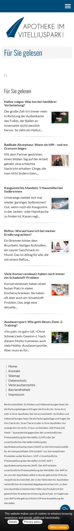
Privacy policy (32, 521)
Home (12, 366)
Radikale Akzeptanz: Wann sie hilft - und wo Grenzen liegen (36, 146)
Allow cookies (58, 527)
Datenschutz (17, 380)
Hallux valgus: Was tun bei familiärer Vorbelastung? (30, 103)
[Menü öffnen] (68, 6)
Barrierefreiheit (19, 390)
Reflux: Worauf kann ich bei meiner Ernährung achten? (30, 232)
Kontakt (14, 371)
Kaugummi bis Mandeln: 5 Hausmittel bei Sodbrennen (33, 189)
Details (13, 521)
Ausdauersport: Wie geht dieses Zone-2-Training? (33, 323)
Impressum (16, 394)
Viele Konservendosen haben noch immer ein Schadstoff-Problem (34, 275)
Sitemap (14, 376)
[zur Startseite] (37, 27)
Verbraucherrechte (21, 385)
